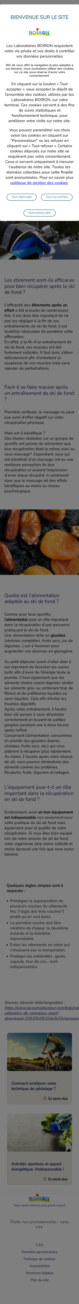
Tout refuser (21, 197)
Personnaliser (39, 213)
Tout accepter (57, 197)
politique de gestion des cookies (39, 182)
